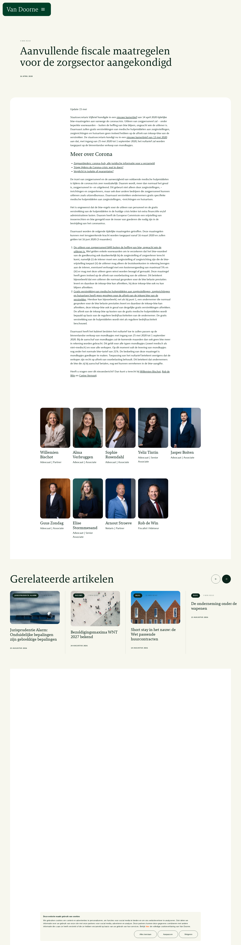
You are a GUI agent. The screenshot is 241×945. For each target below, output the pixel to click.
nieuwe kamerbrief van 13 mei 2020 (147, 137)
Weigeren (188, 934)
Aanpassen (168, 934)
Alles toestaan (145, 934)
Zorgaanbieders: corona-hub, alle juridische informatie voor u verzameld (114, 163)
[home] (22, 9)
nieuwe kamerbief (127, 117)
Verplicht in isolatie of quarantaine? (94, 171)
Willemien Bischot (150, 371)
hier (147, 926)
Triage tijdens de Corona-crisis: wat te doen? (98, 167)
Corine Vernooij (88, 375)
